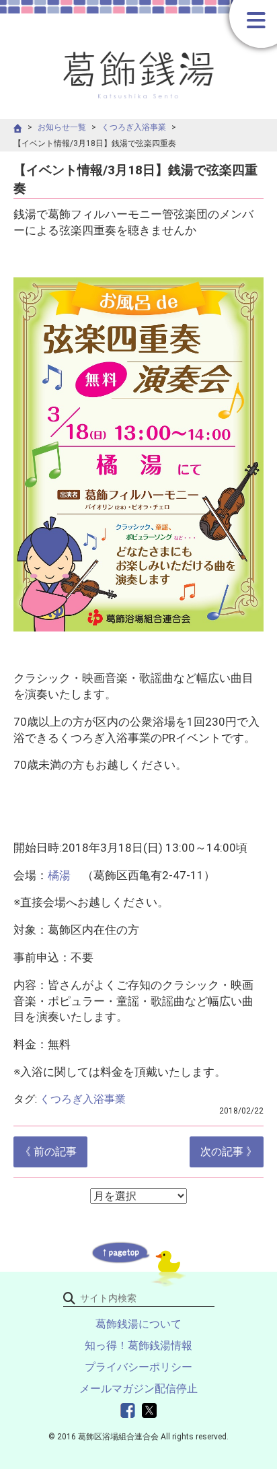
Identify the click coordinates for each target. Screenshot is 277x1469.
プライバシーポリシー (138, 1367)
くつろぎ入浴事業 (134, 127)
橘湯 (59, 875)
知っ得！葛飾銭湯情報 (138, 1345)
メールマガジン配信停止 (138, 1388)
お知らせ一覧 (62, 127)
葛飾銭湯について (138, 1324)
